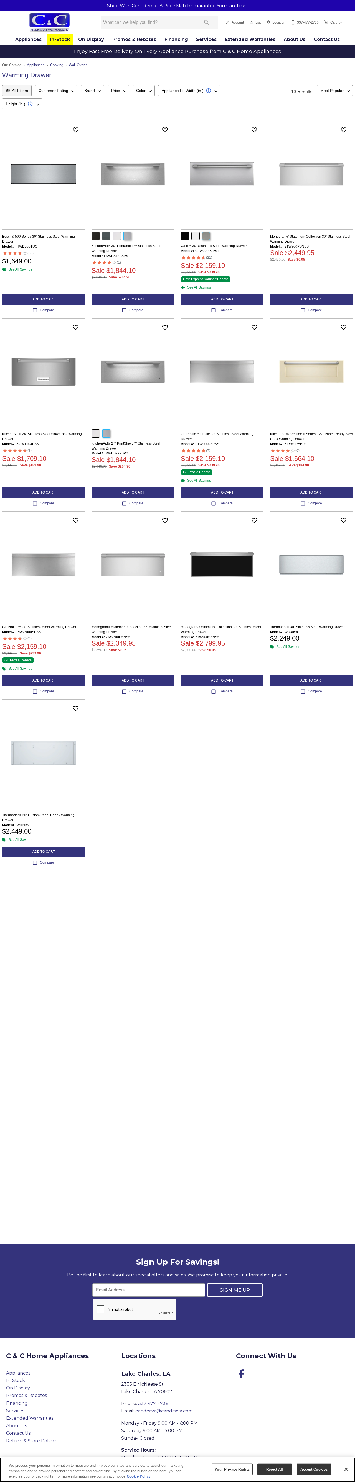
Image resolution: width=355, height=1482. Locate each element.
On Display (91, 39)
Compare (47, 310)
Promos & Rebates (134, 39)
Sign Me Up (235, 1290)
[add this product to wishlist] (75, 130)
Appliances (28, 39)
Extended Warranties (250, 39)
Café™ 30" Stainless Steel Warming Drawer (214, 246)
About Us (294, 39)
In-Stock (60, 39)
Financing (176, 39)
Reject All (274, 1469)
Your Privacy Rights (232, 1469)
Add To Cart (43, 299)
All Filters (20, 90)
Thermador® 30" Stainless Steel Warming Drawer (307, 627)
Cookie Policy (139, 1476)
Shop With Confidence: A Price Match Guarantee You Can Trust (177, 5)
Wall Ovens (78, 65)
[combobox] (56, 90)
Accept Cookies (314, 1469)
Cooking (56, 65)
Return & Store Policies (31, 1441)
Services (206, 39)
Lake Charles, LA (145, 1373)
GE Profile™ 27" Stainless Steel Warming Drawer (39, 627)
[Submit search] (206, 22)
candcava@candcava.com (164, 1411)
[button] (227, 22)
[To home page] (49, 22)
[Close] (346, 1469)
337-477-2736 (153, 1403)
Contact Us (327, 39)
